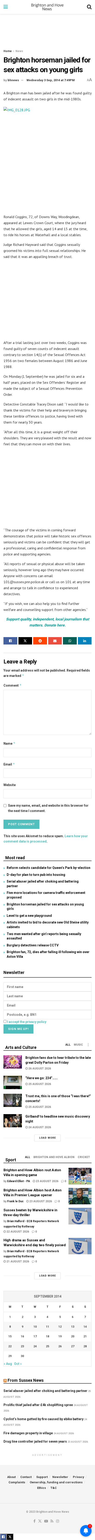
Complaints (17, 1482)
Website (9, 785)
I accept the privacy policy (26, 1022)
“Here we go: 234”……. (41, 1078)
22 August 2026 (17, 1231)
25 (47, 1346)
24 (35, 1346)
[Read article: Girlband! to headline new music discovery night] (12, 1120)
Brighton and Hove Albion (53, 1157)
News (19, 51)
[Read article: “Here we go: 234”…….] (12, 1082)
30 (22, 1356)
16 (22, 1336)
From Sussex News (26, 1380)
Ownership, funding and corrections (56, 1482)
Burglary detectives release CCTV (33, 945)
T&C (53, 1488)
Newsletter (60, 1477)
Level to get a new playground (29, 915)
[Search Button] (89, 7)
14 (85, 1326)
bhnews (13, 80)
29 (10, 1356)
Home (7, 51)
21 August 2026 (17, 1261)
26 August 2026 (39, 1068)
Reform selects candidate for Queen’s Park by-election (48, 868)
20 (72, 1336)
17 (35, 1336)
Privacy (78, 1477)
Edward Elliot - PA (18, 1181)
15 (10, 1336)
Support (42, 1477)
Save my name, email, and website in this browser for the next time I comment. (48, 808)
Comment (12, 685)
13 (72, 1326)
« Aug (8, 1364)
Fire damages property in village (28, 1433)
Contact (26, 1477)
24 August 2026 (39, 1127)
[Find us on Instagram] (57, 1521)
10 (35, 1326)
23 (22, 1346)
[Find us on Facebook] (34, 1521)
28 (85, 1346)
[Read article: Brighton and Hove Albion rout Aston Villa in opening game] (80, 1176)
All (68, 1044)
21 (85, 1336)
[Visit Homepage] (47, 7)
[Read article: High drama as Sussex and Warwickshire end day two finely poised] (80, 1246)
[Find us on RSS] (51, 1521)
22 (10, 1346)
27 (72, 1346)
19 (60, 1336)
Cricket (84, 1157)
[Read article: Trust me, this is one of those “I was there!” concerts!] (12, 1100)
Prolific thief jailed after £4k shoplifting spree (38, 1405)
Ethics (41, 1488)
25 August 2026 (39, 1084)
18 (47, 1336)
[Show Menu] (5, 7)
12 (60, 1326)
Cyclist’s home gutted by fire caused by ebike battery (43, 1419)
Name (9, 743)
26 (60, 1346)
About (11, 1477)
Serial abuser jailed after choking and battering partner (45, 1391)
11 (47, 1326)
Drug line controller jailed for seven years (35, 1441)
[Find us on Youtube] (46, 1521)
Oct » (18, 1364)
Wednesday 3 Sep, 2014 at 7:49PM (51, 80)
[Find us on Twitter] (40, 1521)
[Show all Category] (88, 1045)
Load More (47, 1137)
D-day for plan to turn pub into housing (36, 875)
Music (78, 1044)
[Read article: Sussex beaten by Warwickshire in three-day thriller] (80, 1216)
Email (9, 764)
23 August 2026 (46, 1181)
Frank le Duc (15, 1201)
